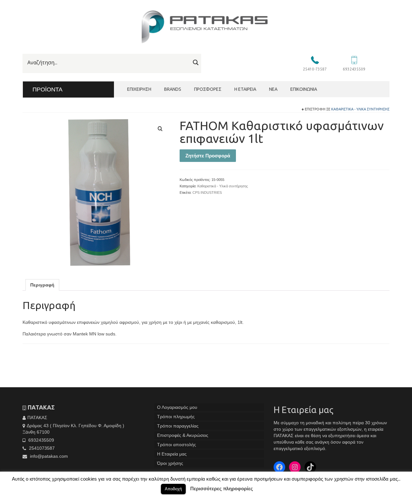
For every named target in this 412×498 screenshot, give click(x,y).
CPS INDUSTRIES (207, 192)
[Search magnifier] (195, 62)
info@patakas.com (48, 456)
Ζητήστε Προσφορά (207, 155)
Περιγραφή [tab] (42, 284)
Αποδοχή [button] (173, 488)
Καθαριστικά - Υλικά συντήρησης (360, 109)
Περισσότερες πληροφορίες (221, 488)
